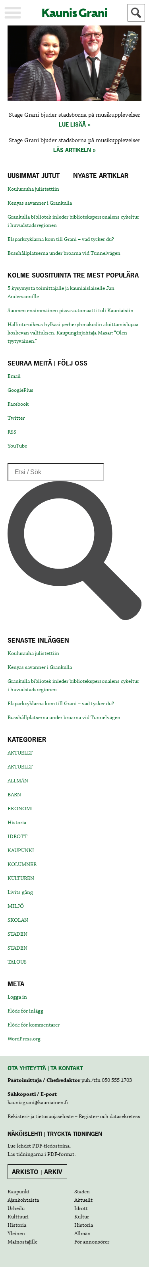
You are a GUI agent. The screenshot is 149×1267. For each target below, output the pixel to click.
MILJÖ (16, 906)
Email (14, 376)
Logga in (17, 997)
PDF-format (60, 1154)
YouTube (17, 446)
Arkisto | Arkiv (37, 1171)
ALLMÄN (18, 780)
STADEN (17, 934)
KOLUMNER (22, 864)
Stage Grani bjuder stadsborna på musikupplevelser (74, 115)
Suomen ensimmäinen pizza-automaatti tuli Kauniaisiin (71, 310)
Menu (12, 12)
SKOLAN (18, 920)
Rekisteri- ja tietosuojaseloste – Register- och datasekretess (74, 1116)
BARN (14, 794)
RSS (12, 432)
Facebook (18, 404)
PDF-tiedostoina (51, 1146)
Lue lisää (72, 124)
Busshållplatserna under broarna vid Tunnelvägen (64, 253)
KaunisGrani (74, 12)
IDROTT (17, 836)
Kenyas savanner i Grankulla (40, 203)
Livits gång (20, 892)
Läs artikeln (72, 150)
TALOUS (17, 962)
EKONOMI (20, 808)
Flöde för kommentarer (34, 1024)
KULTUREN (21, 878)
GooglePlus (20, 390)
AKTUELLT (20, 753)
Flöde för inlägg (25, 1011)
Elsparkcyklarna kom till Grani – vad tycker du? (61, 239)
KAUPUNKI (21, 850)
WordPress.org (24, 1038)
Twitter (16, 418)
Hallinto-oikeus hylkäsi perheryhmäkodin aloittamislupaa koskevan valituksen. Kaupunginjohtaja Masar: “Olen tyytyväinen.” (73, 333)
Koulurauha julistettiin (33, 189)
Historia (17, 822)
